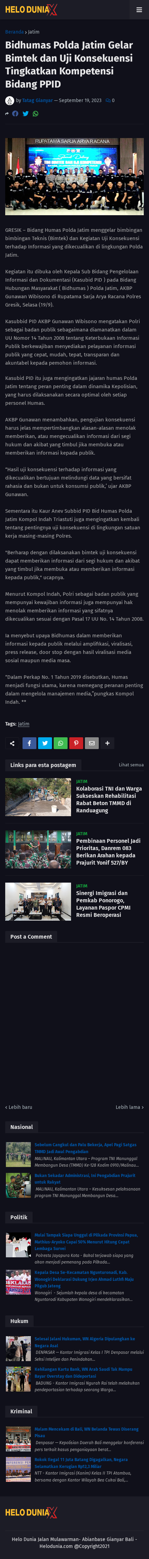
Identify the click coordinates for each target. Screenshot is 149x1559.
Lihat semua (131, 764)
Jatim (34, 32)
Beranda (14, 32)
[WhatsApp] (35, 113)
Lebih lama (128, 1107)
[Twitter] (26, 113)
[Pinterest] (76, 743)
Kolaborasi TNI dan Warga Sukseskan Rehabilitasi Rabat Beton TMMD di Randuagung (109, 799)
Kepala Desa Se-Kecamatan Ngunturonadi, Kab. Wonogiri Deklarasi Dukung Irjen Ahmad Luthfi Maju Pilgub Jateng (84, 1279)
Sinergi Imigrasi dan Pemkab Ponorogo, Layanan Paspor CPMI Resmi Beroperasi (103, 904)
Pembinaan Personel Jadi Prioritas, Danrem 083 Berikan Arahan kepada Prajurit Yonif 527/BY (108, 852)
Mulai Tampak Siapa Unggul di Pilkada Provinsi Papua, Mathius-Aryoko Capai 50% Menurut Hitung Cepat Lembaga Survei (86, 1242)
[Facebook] (15, 113)
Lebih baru (20, 1107)
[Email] (92, 743)
